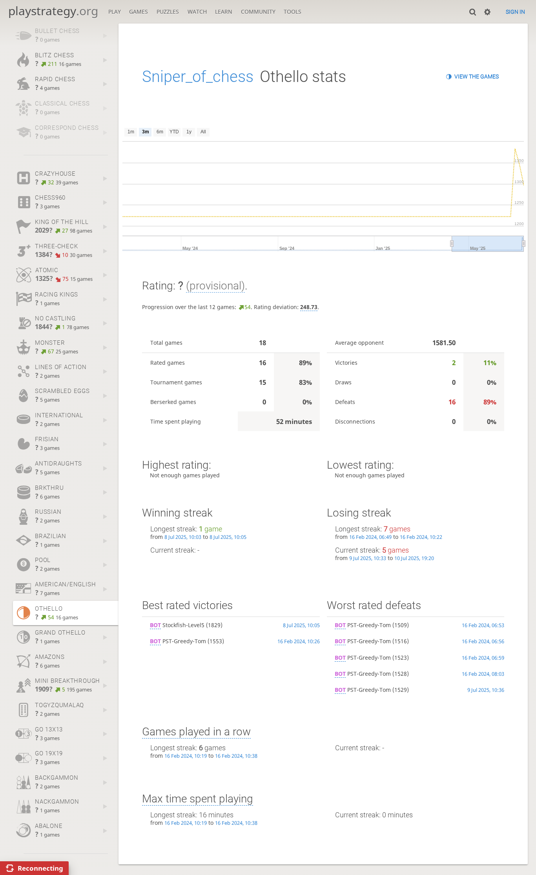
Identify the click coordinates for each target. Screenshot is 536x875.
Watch (197, 11)
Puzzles (168, 11)
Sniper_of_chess (197, 76)
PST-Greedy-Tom (178, 641)
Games (138, 11)
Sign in (515, 12)
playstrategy (53, 11)
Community (258, 11)
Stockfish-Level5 (177, 625)
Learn (223, 11)
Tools (292, 11)
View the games (476, 76)
